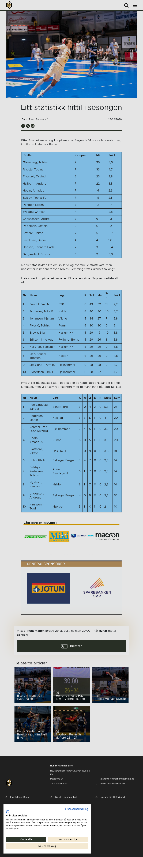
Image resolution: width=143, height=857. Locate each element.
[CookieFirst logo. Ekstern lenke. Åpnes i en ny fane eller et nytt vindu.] (7, 811)
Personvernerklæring (76, 809)
